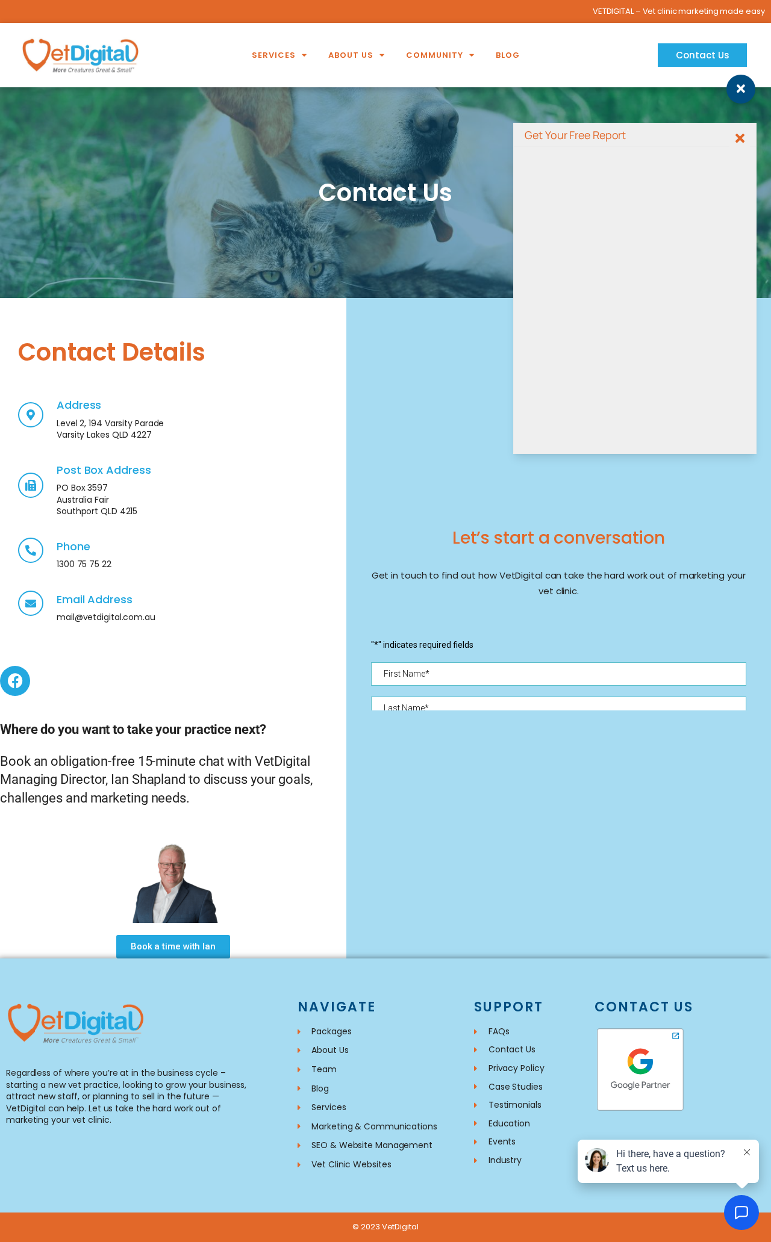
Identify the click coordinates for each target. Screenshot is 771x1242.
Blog (508, 55)
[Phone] (30, 550)
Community (434, 55)
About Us (350, 55)
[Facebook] (15, 681)
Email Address (95, 599)
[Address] (30, 414)
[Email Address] (30, 603)
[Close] (740, 139)
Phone (73, 546)
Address (79, 404)
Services (274, 55)
